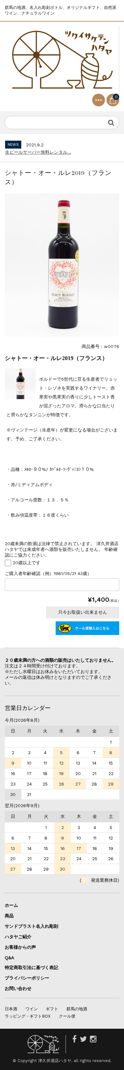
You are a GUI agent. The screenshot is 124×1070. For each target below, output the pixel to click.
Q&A (9, 957)
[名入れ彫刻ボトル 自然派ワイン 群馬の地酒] (62, 60)
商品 (9, 915)
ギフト (52, 1008)
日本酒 (11, 1008)
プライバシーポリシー (27, 977)
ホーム (11, 905)
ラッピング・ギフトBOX (28, 1016)
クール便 (67, 1016)
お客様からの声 (20, 947)
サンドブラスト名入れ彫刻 (34, 926)
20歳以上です (26, 562)
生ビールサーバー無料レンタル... (38, 152)
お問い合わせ (18, 988)
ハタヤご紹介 (18, 936)
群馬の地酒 (76, 1008)
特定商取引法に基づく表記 (31, 967)
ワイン (31, 1008)
